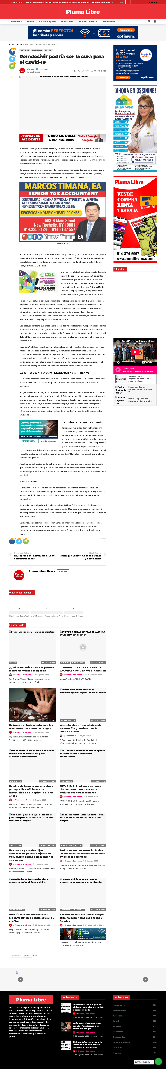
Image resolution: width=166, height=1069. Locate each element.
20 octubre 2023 (42, 925)
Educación (66, 781)
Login (154, 2)
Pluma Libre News (37, 69)
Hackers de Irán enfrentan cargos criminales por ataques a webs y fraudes (82, 918)
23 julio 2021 (85, 736)
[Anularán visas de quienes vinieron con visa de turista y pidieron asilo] (66, 1008)
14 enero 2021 (91, 797)
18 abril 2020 (33, 72)
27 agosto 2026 (42, 675)
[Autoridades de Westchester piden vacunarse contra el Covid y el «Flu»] (32, 894)
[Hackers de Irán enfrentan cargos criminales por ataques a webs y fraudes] (83, 894)
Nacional (37, 50)
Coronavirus (17, 910)
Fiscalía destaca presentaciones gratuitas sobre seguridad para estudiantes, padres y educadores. (76, 2)
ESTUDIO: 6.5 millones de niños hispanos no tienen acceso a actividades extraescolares (80, 789)
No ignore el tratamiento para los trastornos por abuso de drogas (87, 1026)
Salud (48, 50)
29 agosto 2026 (82, 1017)
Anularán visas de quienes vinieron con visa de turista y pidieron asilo (88, 1007)
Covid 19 (25, 50)
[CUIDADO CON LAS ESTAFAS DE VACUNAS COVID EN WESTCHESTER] (83, 647)
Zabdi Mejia (70, 736)
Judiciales (15, 781)
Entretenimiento (135, 1042)
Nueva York (78, 663)
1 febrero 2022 (41, 864)
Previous (16, 956)
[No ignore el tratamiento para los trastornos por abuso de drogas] (32, 704)
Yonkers (135, 1026)
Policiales (15, 846)
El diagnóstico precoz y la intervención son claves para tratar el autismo (87, 1045)
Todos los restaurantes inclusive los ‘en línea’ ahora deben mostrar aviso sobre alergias (82, 853)
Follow (63, 571)
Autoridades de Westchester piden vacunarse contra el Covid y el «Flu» (31, 918)
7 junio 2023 (40, 800)
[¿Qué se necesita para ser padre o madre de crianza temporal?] (32, 647)
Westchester (17, 720)
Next (26, 956)
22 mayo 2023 (91, 861)
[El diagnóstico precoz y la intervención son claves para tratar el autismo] (66, 1045)
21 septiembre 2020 (94, 925)
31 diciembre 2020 (93, 675)
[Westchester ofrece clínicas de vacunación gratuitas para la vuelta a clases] (83, 704)
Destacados (135, 1037)
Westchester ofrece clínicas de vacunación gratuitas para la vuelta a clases (81, 728)
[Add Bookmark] (12, 77)
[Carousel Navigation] (130, 2)
